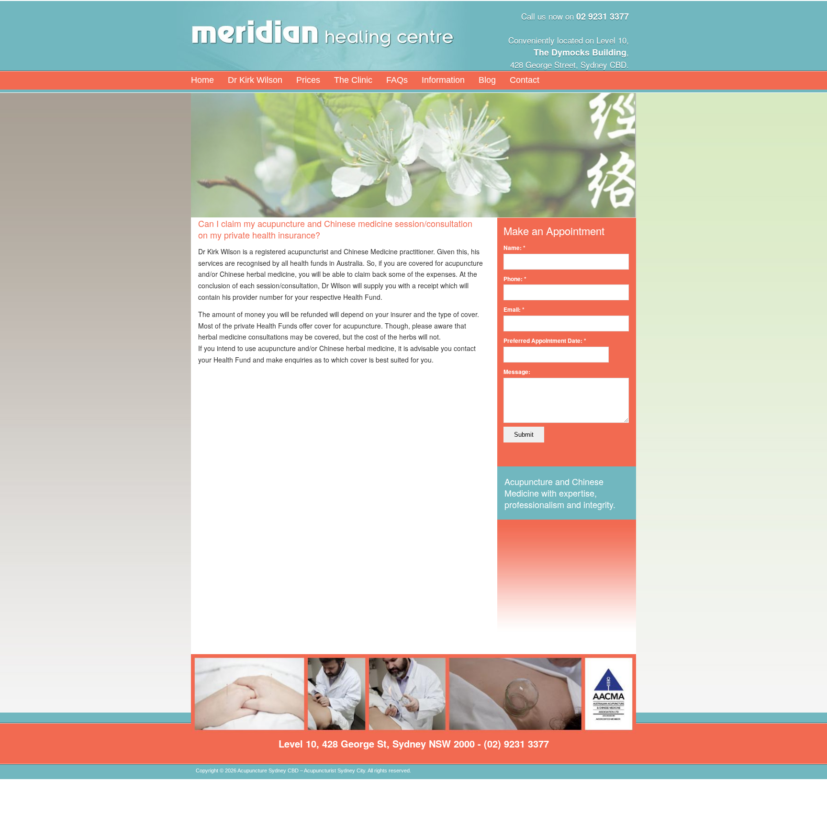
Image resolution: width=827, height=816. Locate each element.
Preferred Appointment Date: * (544, 340)
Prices (308, 80)
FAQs (397, 80)
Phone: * (514, 278)
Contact (524, 80)
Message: (516, 371)
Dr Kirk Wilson (255, 80)
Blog (487, 80)
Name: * (514, 247)
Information (443, 80)
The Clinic (353, 80)
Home (202, 80)
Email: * (514, 309)
